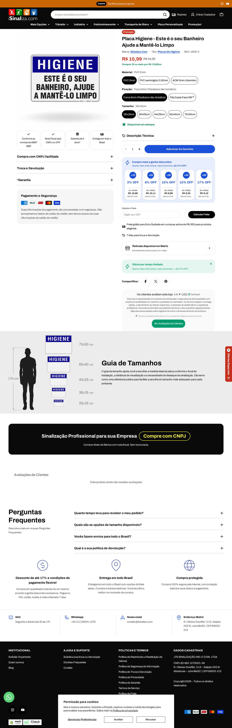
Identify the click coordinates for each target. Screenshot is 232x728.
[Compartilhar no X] (156, 281)
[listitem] (133, 184)
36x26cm (144, 114)
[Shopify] (15, 724)
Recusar (151, 719)
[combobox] (110, 15)
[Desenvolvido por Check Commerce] (32, 724)
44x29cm (159, 114)
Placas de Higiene (169, 51)
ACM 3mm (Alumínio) (185, 80)
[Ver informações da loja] (209, 248)
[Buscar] (165, 15)
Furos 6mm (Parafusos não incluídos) (144, 97)
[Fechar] (211, 264)
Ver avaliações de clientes (168, 323)
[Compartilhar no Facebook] (145, 281)
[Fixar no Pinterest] (166, 281)
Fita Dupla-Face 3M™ (182, 97)
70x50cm (190, 114)
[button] (228, 364)
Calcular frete (201, 214)
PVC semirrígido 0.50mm (154, 80)
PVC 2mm (129, 80)
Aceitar (118, 719)
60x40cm (174, 114)
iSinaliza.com (138, 51)
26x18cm (128, 114)
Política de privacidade (125, 710)
